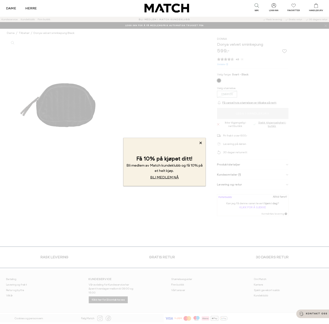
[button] (256, 8)
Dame (11, 8)
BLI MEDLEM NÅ (164, 177)
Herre (31, 8)
